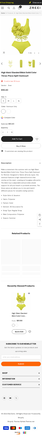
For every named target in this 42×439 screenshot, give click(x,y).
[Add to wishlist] (37, 139)
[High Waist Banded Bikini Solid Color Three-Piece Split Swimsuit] (21, 301)
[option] (21, 35)
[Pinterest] (4, 398)
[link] (11, 268)
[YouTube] (10, 398)
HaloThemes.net (28, 421)
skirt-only (16, 325)
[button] (35, 53)
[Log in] (14, 8)
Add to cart (17, 139)
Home (3, 13)
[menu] (2, 8)
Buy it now (21, 146)
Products (10, 13)
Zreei (10, 85)
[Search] (9, 8)
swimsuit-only (13, 325)
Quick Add (19, 332)
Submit (21, 364)
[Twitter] (16, 398)
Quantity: (4, 128)
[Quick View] (29, 293)
